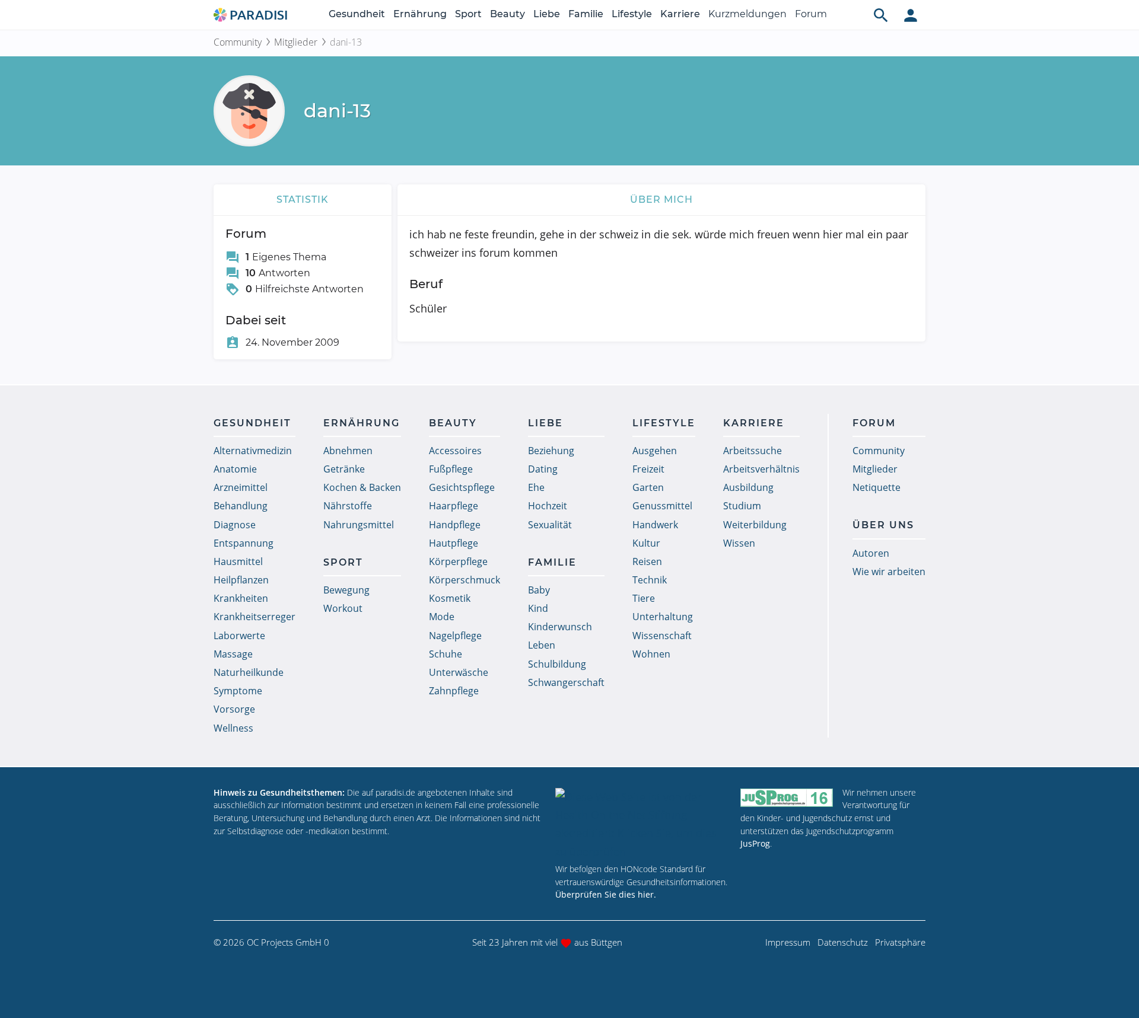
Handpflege (455, 524)
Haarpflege (453, 505)
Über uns (883, 525)
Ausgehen (654, 450)
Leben (541, 645)
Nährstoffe (347, 505)
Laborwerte (239, 635)
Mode (441, 616)
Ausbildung (748, 487)
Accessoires (455, 450)
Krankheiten (241, 598)
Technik (649, 579)
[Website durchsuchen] (881, 15)
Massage (233, 653)
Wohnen (651, 653)
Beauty (507, 14)
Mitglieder (295, 42)
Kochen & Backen (362, 487)
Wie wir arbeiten (888, 571)
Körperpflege (458, 561)
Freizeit (648, 469)
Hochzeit (547, 505)
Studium (742, 505)
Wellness (233, 728)
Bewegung (346, 589)
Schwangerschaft (566, 682)
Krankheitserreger (254, 616)
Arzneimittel (241, 487)
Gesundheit (357, 14)
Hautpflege (453, 543)
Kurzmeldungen (747, 14)
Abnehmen (348, 450)
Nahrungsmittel (358, 524)
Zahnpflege (454, 690)
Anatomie (235, 469)
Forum (811, 14)
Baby (539, 589)
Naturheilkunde (249, 672)
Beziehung (551, 450)
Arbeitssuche (752, 450)
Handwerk (655, 524)
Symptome (238, 690)
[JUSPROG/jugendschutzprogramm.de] (786, 798)
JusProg (755, 843)
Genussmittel (662, 505)
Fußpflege (451, 469)
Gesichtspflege (462, 487)
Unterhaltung (662, 616)
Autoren (870, 553)
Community (238, 42)
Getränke (344, 469)
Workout (342, 608)
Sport (468, 14)
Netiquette (876, 487)
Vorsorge (234, 709)
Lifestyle (632, 14)
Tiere (643, 598)
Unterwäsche (458, 672)
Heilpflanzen (241, 579)
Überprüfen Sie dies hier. (605, 894)
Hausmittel (238, 561)
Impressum (787, 942)
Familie (585, 14)
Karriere (680, 14)
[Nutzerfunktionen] (910, 15)
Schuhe (445, 653)
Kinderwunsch (560, 626)
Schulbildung (557, 664)
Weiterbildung (755, 524)
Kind (538, 608)
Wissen (739, 543)
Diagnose (235, 524)
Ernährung (420, 14)
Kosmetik (449, 598)
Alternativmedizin (253, 450)
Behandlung (241, 505)
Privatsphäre (900, 942)
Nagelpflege (455, 635)
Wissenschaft (662, 635)
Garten (648, 487)
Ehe (536, 487)
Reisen (647, 561)
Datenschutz (842, 942)
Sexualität (550, 524)
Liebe (546, 14)
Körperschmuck (464, 579)
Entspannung (243, 543)
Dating (543, 469)
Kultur (646, 543)
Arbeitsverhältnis (761, 469)
